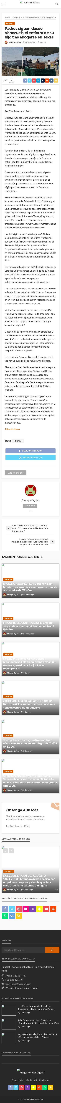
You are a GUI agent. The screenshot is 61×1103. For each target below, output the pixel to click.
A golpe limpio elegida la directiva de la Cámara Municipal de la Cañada (37, 1035)
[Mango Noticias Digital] (30, 1072)
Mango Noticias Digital (26, 988)
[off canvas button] (3, 4)
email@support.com (21, 983)
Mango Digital (15, 42)
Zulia (25, 874)
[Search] (56, 4)
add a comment (16, 473)
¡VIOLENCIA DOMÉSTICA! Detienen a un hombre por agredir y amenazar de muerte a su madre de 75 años (30, 587)
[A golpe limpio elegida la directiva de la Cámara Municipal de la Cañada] (9, 1038)
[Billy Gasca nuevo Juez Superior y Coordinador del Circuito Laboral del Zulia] (9, 1024)
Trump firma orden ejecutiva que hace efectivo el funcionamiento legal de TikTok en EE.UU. (30, 743)
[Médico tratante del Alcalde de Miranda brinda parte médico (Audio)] (9, 1010)
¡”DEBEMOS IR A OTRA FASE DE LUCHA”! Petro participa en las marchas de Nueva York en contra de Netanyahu (29, 704)
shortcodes (44, 1080)
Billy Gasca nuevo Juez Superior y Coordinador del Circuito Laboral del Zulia (38, 1021)
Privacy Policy (18, 1080)
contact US (31, 1080)
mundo (43, 42)
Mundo (9, 24)
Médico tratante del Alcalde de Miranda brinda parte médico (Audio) (36, 1007)
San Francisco (11, 874)
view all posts (30, 506)
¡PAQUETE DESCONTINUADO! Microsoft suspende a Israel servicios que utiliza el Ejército (28, 626)
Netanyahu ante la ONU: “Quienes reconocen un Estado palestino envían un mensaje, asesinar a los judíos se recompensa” (29, 663)
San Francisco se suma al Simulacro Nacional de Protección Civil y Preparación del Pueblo (29, 882)
